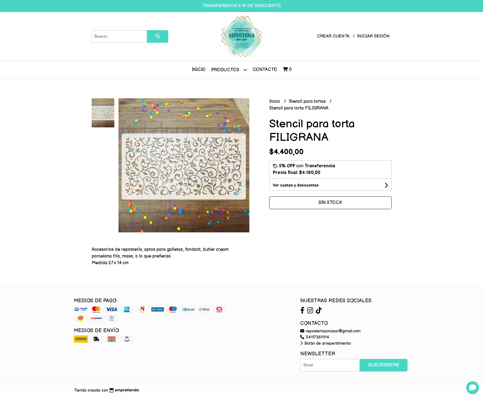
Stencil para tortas (308, 101)
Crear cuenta (333, 36)
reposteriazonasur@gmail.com (333, 331)
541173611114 (317, 337)
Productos (225, 70)
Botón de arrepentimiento (327, 343)
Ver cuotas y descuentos (296, 185)
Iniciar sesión (373, 36)
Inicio (199, 69)
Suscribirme (383, 365)
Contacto (265, 69)
